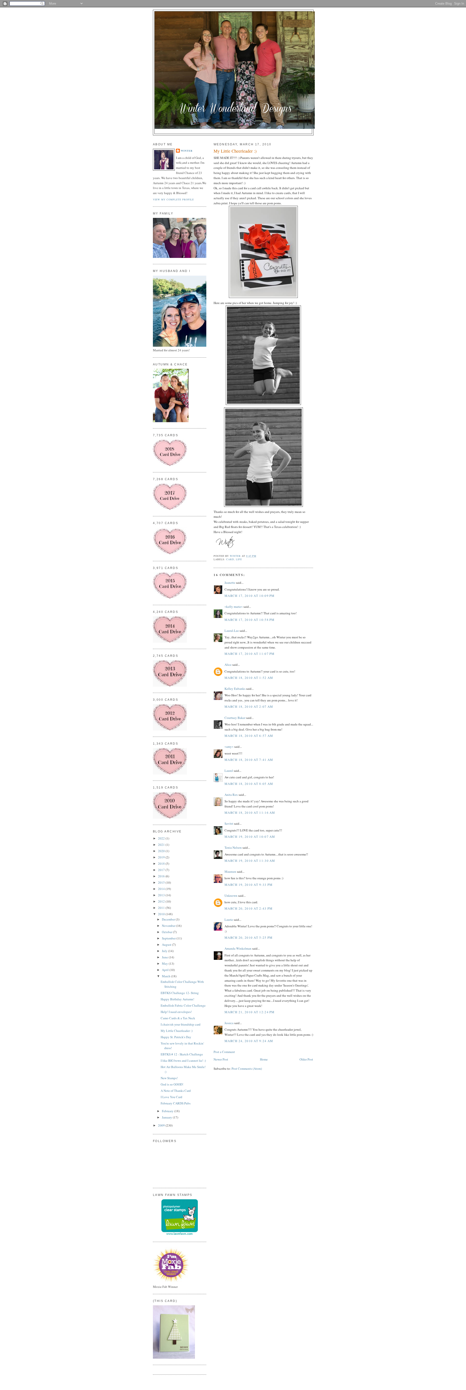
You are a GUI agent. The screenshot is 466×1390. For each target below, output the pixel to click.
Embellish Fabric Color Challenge (183, 1005)
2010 (162, 914)
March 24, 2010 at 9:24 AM (249, 1041)
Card (230, 559)
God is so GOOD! (172, 1084)
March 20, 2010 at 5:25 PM (249, 937)
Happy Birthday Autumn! (177, 999)
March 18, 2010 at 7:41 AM (249, 759)
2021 (162, 844)
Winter (186, 150)
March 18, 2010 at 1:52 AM (249, 677)
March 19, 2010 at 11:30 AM (250, 860)
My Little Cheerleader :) (176, 1030)
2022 (162, 838)
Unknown (231, 895)
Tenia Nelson (233, 847)
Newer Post (221, 1059)
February (168, 1111)
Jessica (229, 1023)
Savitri (229, 823)
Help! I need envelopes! (176, 1012)
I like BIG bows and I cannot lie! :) (183, 1060)
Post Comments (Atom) (247, 1068)
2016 (162, 876)
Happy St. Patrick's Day (176, 1037)
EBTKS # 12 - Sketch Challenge (182, 1054)
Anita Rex (231, 794)
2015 (162, 882)
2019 (162, 857)
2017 (162, 870)
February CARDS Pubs (176, 1103)
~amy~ (229, 746)
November (169, 925)
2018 (162, 863)
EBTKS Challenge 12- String (180, 993)
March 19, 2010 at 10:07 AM (250, 836)
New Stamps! (169, 1078)
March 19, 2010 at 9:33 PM (249, 884)
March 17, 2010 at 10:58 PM (250, 619)
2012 (162, 901)
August (167, 944)
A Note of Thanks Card (176, 1090)
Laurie (229, 919)
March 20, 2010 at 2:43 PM (249, 908)
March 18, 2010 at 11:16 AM (250, 812)
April (165, 970)
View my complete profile (173, 199)
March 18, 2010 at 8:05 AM (249, 783)
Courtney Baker (235, 718)
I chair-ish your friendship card (180, 1024)
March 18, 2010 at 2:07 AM (249, 706)
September (169, 938)
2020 (162, 851)
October (167, 932)
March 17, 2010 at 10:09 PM (250, 595)
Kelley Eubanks (235, 688)
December (169, 919)
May (165, 963)
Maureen (230, 871)
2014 (162, 889)
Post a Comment (224, 1052)
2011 (162, 907)
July (165, 951)
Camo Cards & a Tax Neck (178, 1018)
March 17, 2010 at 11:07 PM (250, 653)
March (166, 976)
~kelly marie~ (234, 606)
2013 (162, 895)
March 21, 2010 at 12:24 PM (250, 1012)
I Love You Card (171, 1097)
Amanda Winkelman (238, 948)
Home (264, 1059)
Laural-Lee (232, 630)
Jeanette (230, 582)
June (165, 957)
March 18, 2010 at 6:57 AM (249, 735)
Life (239, 559)
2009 (162, 1125)
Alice (228, 664)
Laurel (229, 770)
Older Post (306, 1059)
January (167, 1117)
